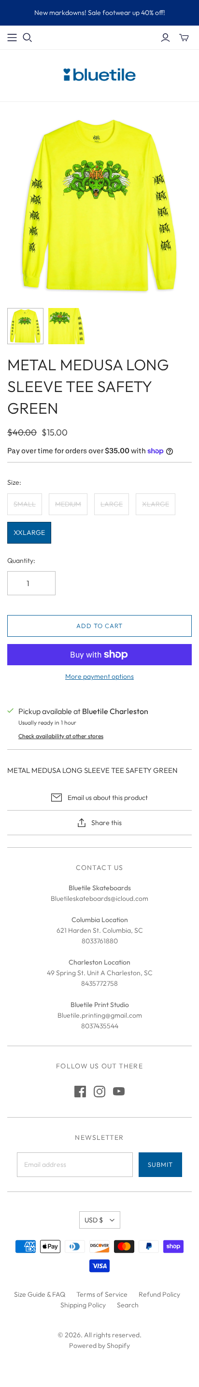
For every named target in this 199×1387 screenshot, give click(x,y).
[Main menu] (12, 37)
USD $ (94, 1220)
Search (128, 1305)
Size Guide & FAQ (39, 1294)
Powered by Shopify (99, 1345)
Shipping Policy (83, 1305)
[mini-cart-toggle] (184, 37)
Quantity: (21, 560)
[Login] (165, 37)
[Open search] (27, 37)
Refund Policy (159, 1294)
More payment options (99, 676)
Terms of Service (102, 1294)
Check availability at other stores (60, 736)
